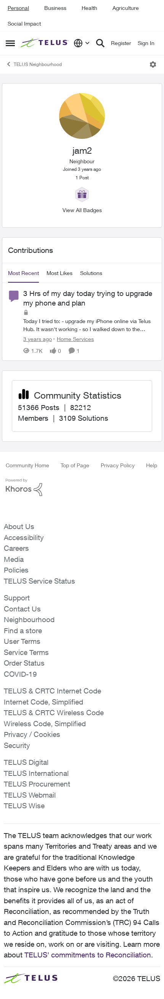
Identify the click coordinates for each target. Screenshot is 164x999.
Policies (16, 570)
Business (55, 8)
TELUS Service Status (39, 581)
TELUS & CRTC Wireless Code (54, 712)
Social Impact (24, 23)
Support (17, 598)
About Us (19, 526)
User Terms (22, 641)
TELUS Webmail (30, 795)
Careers (16, 548)
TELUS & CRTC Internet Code (52, 691)
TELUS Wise (24, 805)
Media (14, 559)
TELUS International (36, 773)
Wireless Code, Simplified (45, 723)
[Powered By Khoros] (82, 487)
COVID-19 (20, 674)
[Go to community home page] (45, 43)
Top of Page (75, 465)
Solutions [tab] (91, 273)
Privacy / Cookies (32, 734)
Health (89, 8)
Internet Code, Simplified (43, 702)
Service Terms (26, 652)
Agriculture (126, 8)
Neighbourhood (29, 619)
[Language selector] (82, 43)
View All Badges (82, 210)
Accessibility (24, 537)
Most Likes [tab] (59, 273)
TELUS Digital (26, 762)
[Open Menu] (153, 64)
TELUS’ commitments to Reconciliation (87, 955)
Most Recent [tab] (23, 273)
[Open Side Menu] (10, 43)
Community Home (27, 465)
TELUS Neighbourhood (38, 64)
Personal (18, 8)
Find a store (23, 630)
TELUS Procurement (37, 784)
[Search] (100, 43)
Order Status (24, 663)
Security (17, 745)
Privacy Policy (118, 465)
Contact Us (22, 609)
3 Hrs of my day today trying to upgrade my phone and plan (87, 298)
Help (151, 465)
